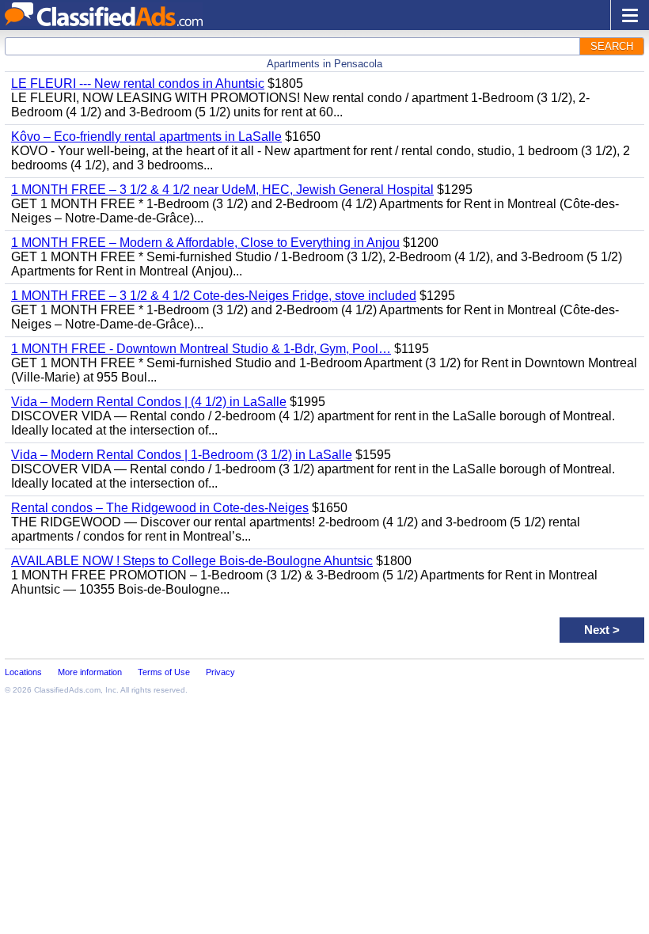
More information (90, 672)
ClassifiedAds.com (67, 689)
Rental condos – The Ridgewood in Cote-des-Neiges (160, 507)
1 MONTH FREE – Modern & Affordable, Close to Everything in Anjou (205, 242)
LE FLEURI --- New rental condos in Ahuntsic (137, 83)
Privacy (220, 672)
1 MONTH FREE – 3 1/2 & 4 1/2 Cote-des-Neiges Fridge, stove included (213, 295)
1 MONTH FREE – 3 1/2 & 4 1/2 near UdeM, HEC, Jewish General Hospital (222, 189)
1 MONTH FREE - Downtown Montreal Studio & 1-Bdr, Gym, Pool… (201, 348)
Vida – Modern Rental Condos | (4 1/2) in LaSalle (149, 401)
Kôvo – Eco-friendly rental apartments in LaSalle (146, 136)
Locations (23, 672)
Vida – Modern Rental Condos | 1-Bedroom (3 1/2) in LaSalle (181, 454)
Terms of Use (164, 672)
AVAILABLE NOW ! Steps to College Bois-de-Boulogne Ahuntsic (192, 561)
